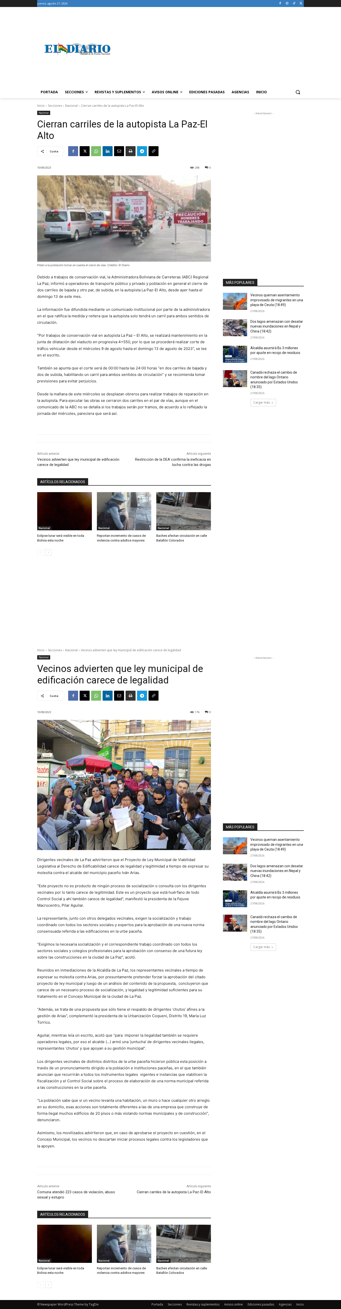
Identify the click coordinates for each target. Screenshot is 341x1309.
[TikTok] (294, 3)
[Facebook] (280, 3)
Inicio (41, 106)
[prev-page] (40, 552)
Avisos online (233, 1304)
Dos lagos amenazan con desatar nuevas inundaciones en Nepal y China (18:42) (276, 326)
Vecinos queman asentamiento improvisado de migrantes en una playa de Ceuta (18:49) (276, 300)
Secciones (55, 106)
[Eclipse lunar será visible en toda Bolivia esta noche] (64, 511)
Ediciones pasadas (261, 1304)
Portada (157, 1304)
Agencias (285, 1304)
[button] (298, 92)
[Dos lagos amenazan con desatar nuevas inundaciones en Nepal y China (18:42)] (235, 327)
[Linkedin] (108, 151)
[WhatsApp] (96, 151)
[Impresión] (131, 151)
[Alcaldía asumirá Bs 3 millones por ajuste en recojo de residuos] (235, 354)
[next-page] (48, 552)
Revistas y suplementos (202, 1304)
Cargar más (261, 402)
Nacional (71, 106)
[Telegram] (142, 151)
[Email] (119, 151)
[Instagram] (287, 3)
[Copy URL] (154, 151)
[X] (301, 3)
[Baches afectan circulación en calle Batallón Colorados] (183, 511)
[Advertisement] (210, 49)
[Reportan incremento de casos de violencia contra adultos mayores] (124, 511)
